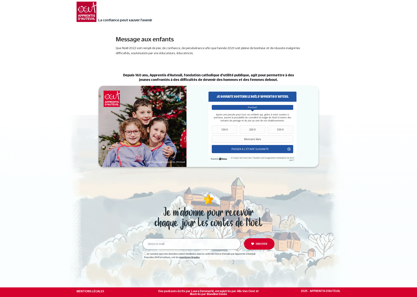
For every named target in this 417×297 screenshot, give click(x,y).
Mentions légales (90, 291)
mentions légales (189, 257)
